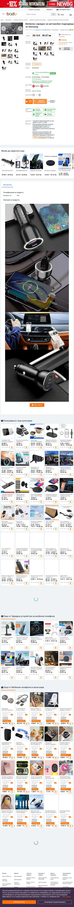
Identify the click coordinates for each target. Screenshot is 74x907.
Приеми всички (19, 902)
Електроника (8, 20)
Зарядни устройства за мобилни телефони (58, 20)
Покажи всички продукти (8, 675)
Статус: (27, 68)
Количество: (28, 95)
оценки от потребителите (42, 30)
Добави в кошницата (39, 101)
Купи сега (29, 101)
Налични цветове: (28, 42)
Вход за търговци (34, 9)
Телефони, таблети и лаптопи (20, 20)
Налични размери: (28, 64)
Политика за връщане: (28, 122)
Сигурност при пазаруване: (28, 110)
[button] (3, 14)
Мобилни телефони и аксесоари (38, 20)
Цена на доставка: (28, 90)
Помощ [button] (49, 9)
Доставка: (28, 77)
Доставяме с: (28, 85)
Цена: (28, 35)
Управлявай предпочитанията (55, 902)
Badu (2, 20)
